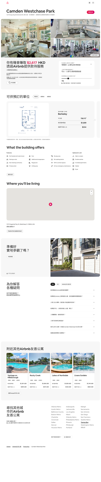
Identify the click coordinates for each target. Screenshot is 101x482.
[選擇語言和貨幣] (89, 2)
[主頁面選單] (93, 2)
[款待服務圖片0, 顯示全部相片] (25, 38)
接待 (53, 284)
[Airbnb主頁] (8, 2)
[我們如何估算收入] (66, 127)
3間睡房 (49, 96)
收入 (58, 284)
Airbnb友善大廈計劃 (66, 284)
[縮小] (91, 194)
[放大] (91, 191)
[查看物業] (17, 371)
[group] (76, 73)
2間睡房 (42, 96)
